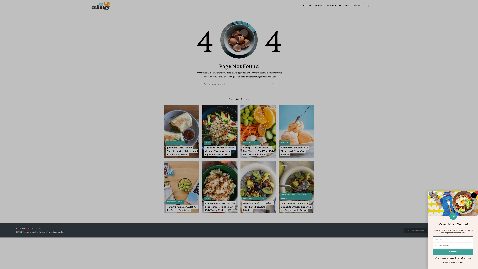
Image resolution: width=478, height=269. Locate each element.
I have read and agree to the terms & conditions (454, 258)
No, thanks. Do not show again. (453, 262)
